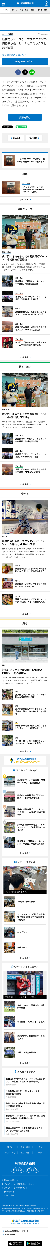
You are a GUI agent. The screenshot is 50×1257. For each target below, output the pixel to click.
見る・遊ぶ (24, 10)
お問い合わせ (9, 1192)
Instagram (29, 1170)
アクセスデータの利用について (15, 1188)
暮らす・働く (42, 10)
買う (32, 10)
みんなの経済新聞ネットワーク (25, 1222)
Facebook (14, 1170)
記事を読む (25, 117)
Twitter (21, 1170)
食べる (14, 10)
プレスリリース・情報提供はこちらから (19, 1184)
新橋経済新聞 (25, 3)
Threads (36, 1170)
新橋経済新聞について (12, 1180)
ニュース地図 (7, 34)
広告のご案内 (9, 1195)
